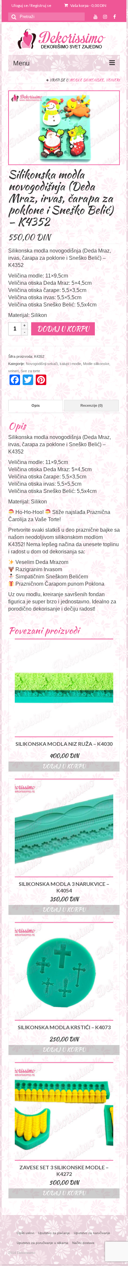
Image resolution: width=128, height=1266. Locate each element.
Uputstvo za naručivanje (92, 1233)
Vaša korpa (88, 5)
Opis (36, 405)
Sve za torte (30, 371)
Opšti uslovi (25, 1233)
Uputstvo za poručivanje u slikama (42, 1243)
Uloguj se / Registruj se (31, 5)
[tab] (35, 405)
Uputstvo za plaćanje (54, 1233)
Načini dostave (83, 1243)
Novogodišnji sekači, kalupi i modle (53, 364)
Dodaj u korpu (63, 328)
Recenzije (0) (91, 405)
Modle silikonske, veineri (95, 80)
